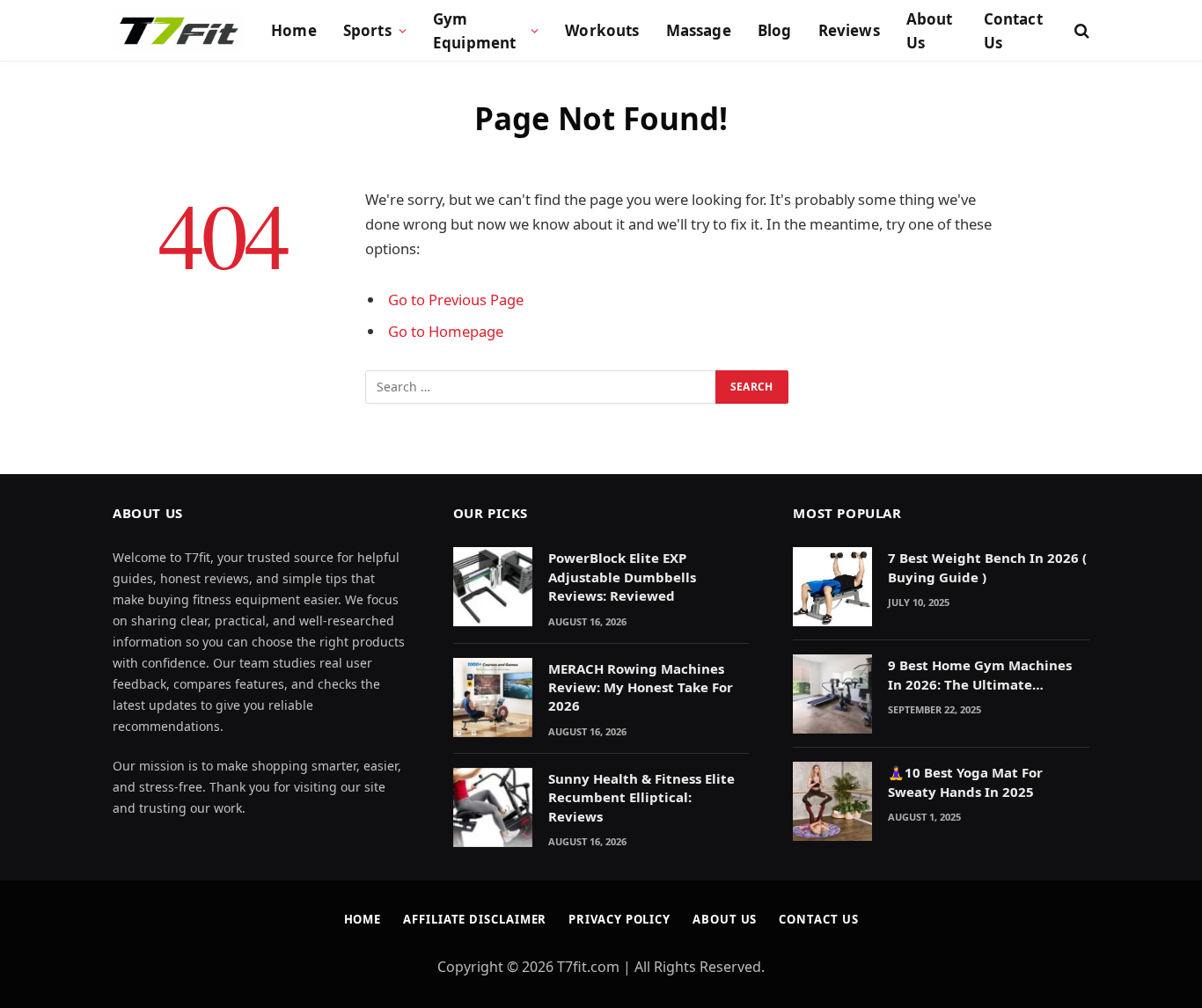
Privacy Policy (619, 919)
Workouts (602, 30)
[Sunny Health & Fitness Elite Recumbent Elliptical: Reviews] (492, 807)
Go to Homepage (445, 331)
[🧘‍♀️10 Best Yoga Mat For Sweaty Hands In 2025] (832, 801)
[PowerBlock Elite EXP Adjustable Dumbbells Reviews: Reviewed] (492, 586)
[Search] (1080, 31)
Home (294, 30)
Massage (698, 30)
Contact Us (1013, 31)
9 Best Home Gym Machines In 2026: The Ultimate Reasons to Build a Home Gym (987, 675)
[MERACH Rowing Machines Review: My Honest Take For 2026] (492, 697)
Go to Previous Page (456, 299)
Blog (775, 30)
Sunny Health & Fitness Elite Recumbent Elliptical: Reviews (641, 797)
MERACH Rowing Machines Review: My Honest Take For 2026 (640, 687)
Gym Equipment (475, 31)
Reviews (849, 30)
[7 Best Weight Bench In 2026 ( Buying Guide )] (832, 586)
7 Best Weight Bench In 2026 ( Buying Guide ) (987, 567)
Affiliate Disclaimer (474, 919)
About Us (929, 31)
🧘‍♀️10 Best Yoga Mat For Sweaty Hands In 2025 (965, 781)
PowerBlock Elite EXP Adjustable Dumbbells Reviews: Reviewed (622, 576)
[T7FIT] (179, 31)
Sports (367, 30)
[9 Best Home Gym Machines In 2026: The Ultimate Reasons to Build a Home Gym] (832, 694)
